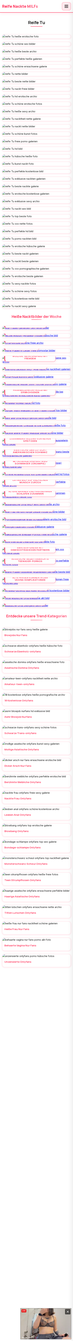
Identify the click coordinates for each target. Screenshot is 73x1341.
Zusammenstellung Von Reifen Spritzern (30, 439)
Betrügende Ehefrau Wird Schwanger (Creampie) (30, 462)
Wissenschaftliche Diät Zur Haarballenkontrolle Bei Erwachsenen (30, 389)
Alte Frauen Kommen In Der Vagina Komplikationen (30, 578)
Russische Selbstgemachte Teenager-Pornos (30, 560)
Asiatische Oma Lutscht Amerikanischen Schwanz (30, 451)
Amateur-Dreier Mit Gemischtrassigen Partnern (30, 548)
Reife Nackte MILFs (20, 6)
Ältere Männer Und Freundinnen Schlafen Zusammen (30, 492)
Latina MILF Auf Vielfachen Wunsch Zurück (30, 481)
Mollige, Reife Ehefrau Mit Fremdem (30, 357)
